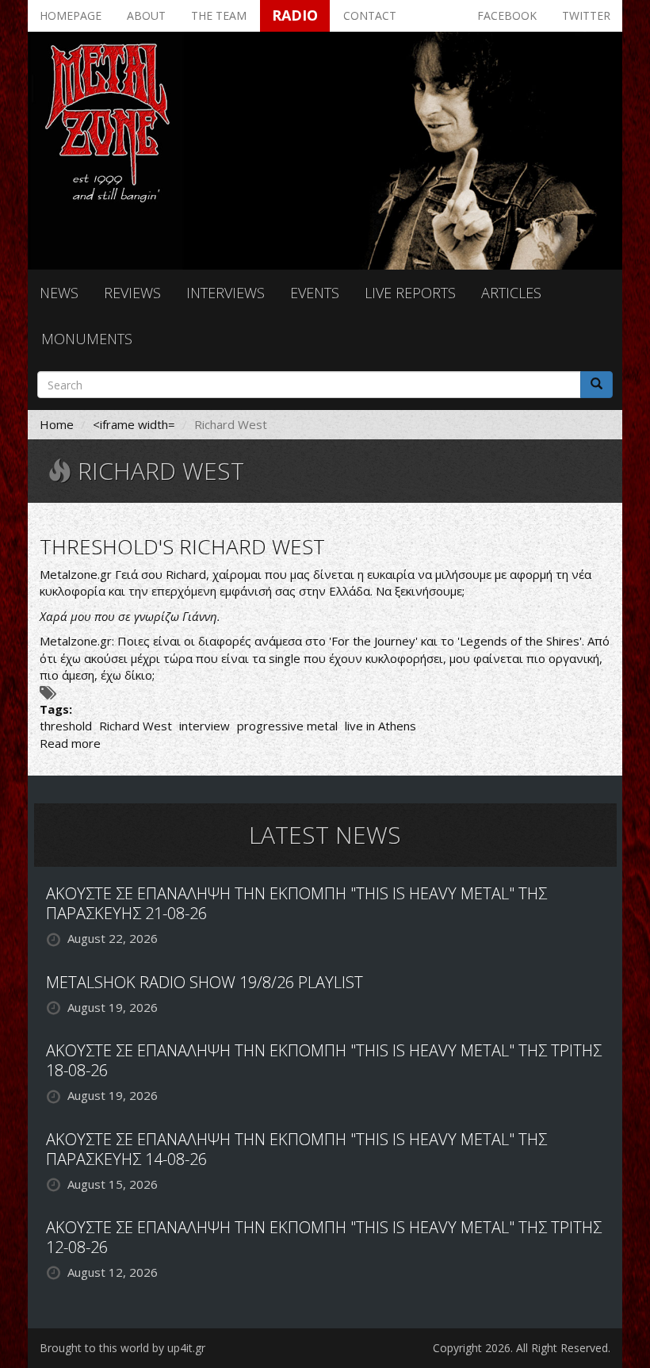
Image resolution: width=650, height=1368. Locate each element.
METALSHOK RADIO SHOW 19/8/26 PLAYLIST (204, 982)
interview (204, 726)
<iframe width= (134, 424)
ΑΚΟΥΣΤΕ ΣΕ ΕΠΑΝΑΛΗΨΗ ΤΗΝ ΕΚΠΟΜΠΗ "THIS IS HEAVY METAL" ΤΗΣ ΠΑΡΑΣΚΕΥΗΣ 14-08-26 (296, 1149)
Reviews (132, 292)
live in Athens (380, 726)
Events (314, 292)
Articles (511, 292)
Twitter (586, 15)
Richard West (135, 726)
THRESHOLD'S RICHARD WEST (182, 546)
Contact (369, 15)
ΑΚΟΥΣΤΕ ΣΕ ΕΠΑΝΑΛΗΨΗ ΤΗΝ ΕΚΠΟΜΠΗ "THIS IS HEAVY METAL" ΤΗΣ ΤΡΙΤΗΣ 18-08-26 (324, 1060)
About (146, 15)
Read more (70, 743)
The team (219, 15)
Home (57, 424)
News (59, 292)
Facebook (507, 15)
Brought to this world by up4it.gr (122, 1347)
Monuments (86, 338)
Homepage (70, 15)
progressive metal (287, 726)
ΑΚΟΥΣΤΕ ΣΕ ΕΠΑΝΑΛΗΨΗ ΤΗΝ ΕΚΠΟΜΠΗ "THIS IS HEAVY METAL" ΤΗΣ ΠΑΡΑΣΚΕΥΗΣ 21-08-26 (296, 903)
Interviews (225, 292)
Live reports (410, 292)
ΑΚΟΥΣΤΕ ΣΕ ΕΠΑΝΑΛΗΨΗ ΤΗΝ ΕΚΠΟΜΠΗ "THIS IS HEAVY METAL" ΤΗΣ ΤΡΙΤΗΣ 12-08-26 (324, 1237)
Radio (295, 15)
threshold (66, 726)
